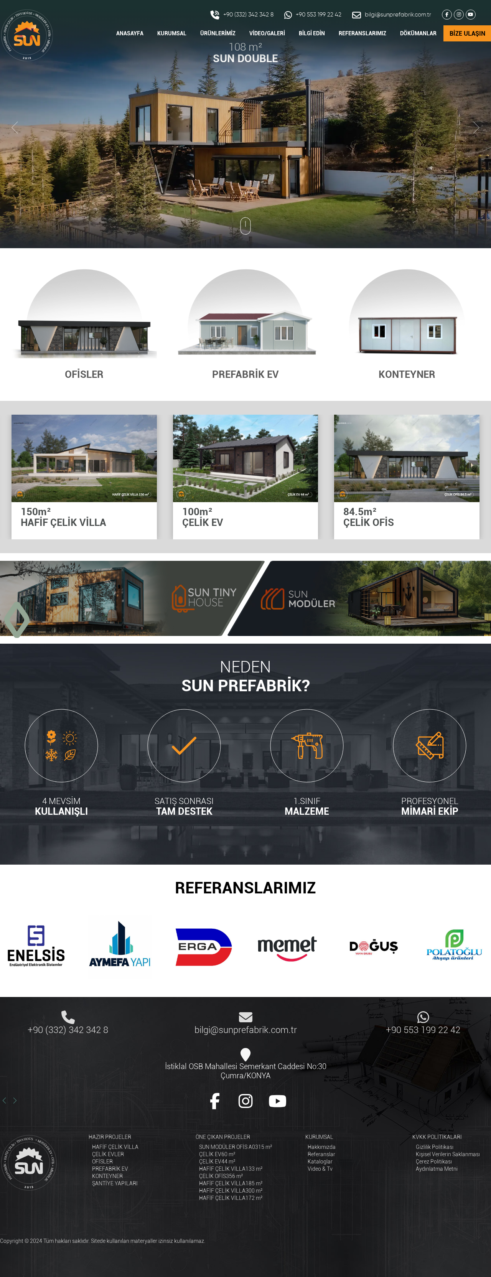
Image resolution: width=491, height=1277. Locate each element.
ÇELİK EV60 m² (217, 1154)
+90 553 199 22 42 (318, 15)
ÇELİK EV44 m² (217, 1161)
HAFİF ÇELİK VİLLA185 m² (231, 1183)
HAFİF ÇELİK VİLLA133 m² (231, 1169)
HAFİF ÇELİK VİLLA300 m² (231, 1191)
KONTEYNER (107, 1176)
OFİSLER (102, 1161)
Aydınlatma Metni (437, 1169)
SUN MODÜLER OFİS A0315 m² (235, 1147)
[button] (11, 619)
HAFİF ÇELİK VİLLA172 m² (231, 1198)
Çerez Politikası (434, 1161)
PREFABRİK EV (110, 1169)
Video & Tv (320, 1169)
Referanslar (321, 1154)
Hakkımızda (322, 1147)
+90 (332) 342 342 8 (248, 15)
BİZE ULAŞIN (467, 33)
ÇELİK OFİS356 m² (221, 1176)
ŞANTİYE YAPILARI (115, 1183)
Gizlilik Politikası (434, 1147)
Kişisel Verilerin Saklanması (448, 1154)
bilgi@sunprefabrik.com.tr (398, 15)
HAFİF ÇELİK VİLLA (115, 1147)
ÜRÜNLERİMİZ (218, 33)
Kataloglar (320, 1161)
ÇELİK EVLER (108, 1154)
